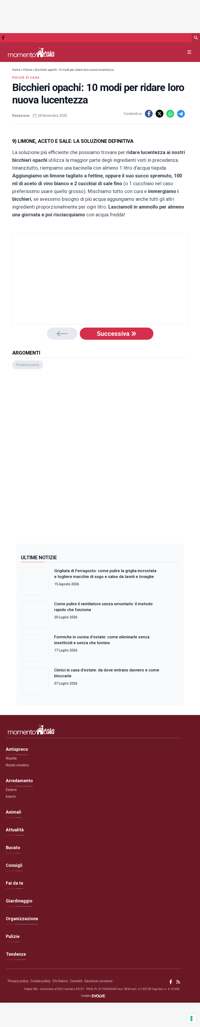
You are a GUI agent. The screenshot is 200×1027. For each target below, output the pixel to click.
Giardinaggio (19, 900)
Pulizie (27, 70)
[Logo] (31, 52)
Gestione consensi (98, 981)
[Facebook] (3, 38)
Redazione (21, 116)
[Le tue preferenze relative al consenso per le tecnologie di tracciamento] (191, 1018)
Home (16, 70)
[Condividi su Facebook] (149, 114)
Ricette (11, 758)
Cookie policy (40, 981)
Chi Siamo (60, 981)
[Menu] (189, 52)
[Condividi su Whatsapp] (170, 114)
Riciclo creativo (17, 765)
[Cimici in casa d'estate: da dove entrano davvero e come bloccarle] (34, 681)
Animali (13, 812)
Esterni (11, 790)
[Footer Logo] (93, 730)
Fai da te (14, 883)
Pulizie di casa (26, 77)
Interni (11, 796)
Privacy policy (18, 981)
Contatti (76, 981)
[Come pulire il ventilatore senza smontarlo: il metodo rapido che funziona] (34, 614)
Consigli (14, 865)
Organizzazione (22, 918)
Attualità (15, 829)
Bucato (13, 847)
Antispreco (17, 749)
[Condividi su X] (159, 114)
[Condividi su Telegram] (181, 114)
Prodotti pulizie (27, 365)
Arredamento (19, 780)
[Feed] (178, 982)
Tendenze (16, 954)
